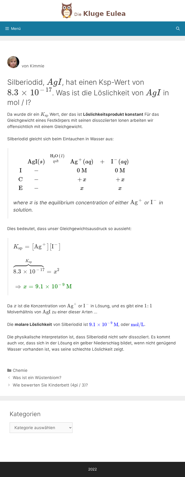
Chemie (20, 370)
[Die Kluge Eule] (92, 10)
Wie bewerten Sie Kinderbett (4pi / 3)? (50, 385)
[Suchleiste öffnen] (178, 28)
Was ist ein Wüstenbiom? (37, 377)
